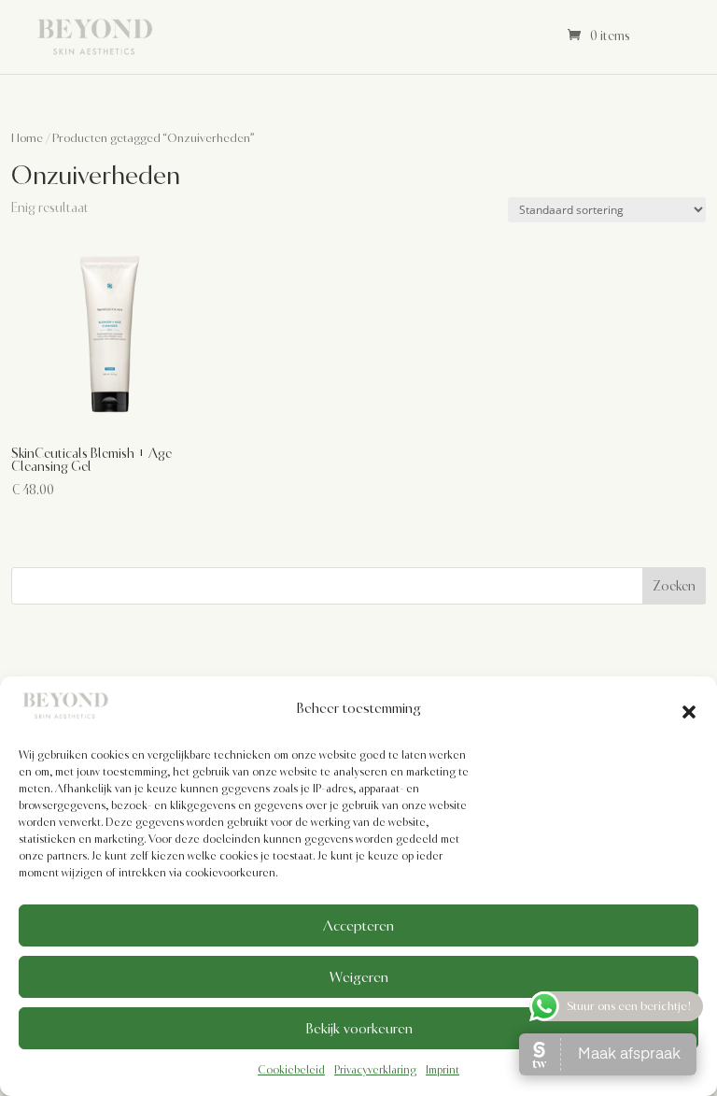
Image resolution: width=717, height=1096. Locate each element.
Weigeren (359, 977)
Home (27, 138)
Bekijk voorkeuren (359, 1028)
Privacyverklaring (375, 1069)
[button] (689, 709)
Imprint (442, 1069)
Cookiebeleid (291, 1069)
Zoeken (674, 585)
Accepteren (358, 926)
